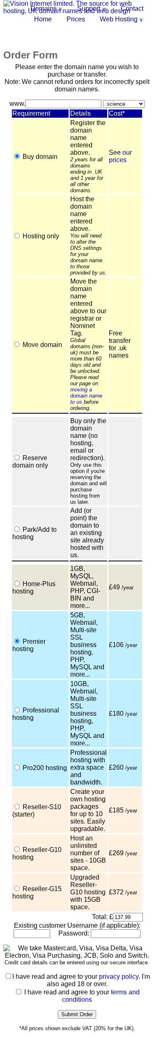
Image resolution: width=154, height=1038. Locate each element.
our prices (120, 156)
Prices (76, 19)
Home (43, 19)
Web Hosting (121, 19)
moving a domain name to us (86, 395)
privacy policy (118, 976)
